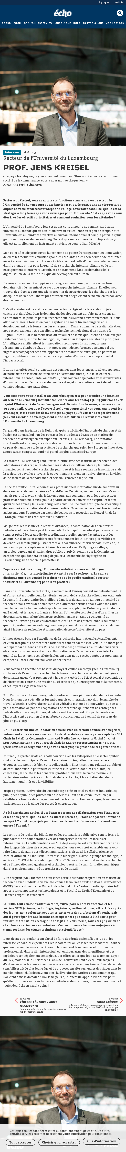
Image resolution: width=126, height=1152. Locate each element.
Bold (76, 23)
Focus (6, 23)
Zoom (17, 23)
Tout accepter (20, 1142)
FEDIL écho (63, 13)
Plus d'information (101, 1141)
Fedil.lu (118, 2)
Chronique (63, 23)
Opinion (30, 23)
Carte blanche (93, 23)
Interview (45, 23)
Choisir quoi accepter (59, 1142)
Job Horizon (115, 23)
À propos (104, 2)
